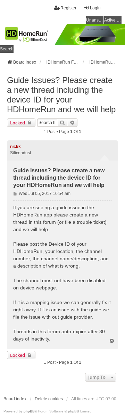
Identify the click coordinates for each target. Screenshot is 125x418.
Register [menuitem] (68, 8)
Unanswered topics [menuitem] (94, 20)
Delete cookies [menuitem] (49, 398)
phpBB (29, 411)
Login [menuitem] (95, 8)
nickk (15, 146)
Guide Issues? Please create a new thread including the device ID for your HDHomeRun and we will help (61, 94)
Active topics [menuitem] (113, 20)
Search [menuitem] (7, 49)
